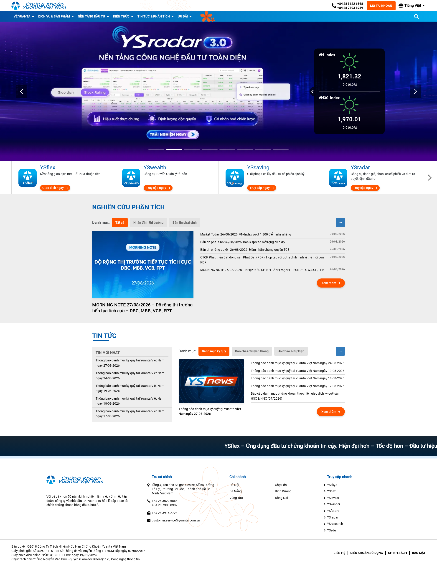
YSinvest (333, 498)
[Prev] (21, 91)
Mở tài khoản (381, 6)
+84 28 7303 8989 (350, 8)
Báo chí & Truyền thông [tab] (252, 351)
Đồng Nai (281, 498)
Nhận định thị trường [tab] (148, 222)
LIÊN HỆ (339, 553)
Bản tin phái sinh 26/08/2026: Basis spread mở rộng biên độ (242, 242)
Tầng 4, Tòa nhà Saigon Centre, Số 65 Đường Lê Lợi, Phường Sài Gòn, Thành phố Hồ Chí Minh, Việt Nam (183, 489)
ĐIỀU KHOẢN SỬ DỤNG (366, 553)
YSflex (331, 491)
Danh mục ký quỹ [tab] (214, 351)
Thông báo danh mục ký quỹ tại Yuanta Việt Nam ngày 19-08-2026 (130, 388)
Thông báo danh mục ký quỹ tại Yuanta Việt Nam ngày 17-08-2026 (130, 413)
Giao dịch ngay (53, 188)
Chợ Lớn (281, 485)
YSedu (331, 530)
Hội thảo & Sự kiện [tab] (291, 351)
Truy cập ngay (156, 188)
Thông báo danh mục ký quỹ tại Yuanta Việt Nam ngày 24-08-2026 (130, 375)
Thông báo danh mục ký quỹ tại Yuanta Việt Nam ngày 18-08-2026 (130, 401)
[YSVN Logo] (38, 6)
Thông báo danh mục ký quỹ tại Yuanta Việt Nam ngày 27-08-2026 (130, 362)
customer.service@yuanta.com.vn (176, 520)
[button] (411, 5)
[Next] (415, 91)
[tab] (101, 222)
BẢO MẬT (419, 553)
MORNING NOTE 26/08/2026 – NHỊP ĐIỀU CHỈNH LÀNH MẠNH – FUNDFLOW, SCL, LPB (262, 270)
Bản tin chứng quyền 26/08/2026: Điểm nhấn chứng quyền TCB (245, 249)
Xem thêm (328, 283)
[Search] (416, 16)
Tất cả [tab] (119, 222)
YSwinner (333, 504)
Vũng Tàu (236, 498)
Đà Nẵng (235, 491)
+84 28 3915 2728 (165, 513)
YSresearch (335, 524)
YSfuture (333, 511)
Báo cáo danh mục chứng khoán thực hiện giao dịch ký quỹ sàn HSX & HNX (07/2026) (295, 396)
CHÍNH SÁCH (397, 553)
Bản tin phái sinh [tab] (185, 222)
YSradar (332, 517)
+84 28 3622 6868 (350, 3)
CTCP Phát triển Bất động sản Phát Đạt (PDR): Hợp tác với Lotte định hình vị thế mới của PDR (262, 259)
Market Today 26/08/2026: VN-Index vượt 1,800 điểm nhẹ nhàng (245, 234)
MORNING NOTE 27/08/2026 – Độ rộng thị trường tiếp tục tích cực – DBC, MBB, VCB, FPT (142, 307)
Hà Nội (234, 485)
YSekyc (332, 485)
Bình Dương (283, 491)
